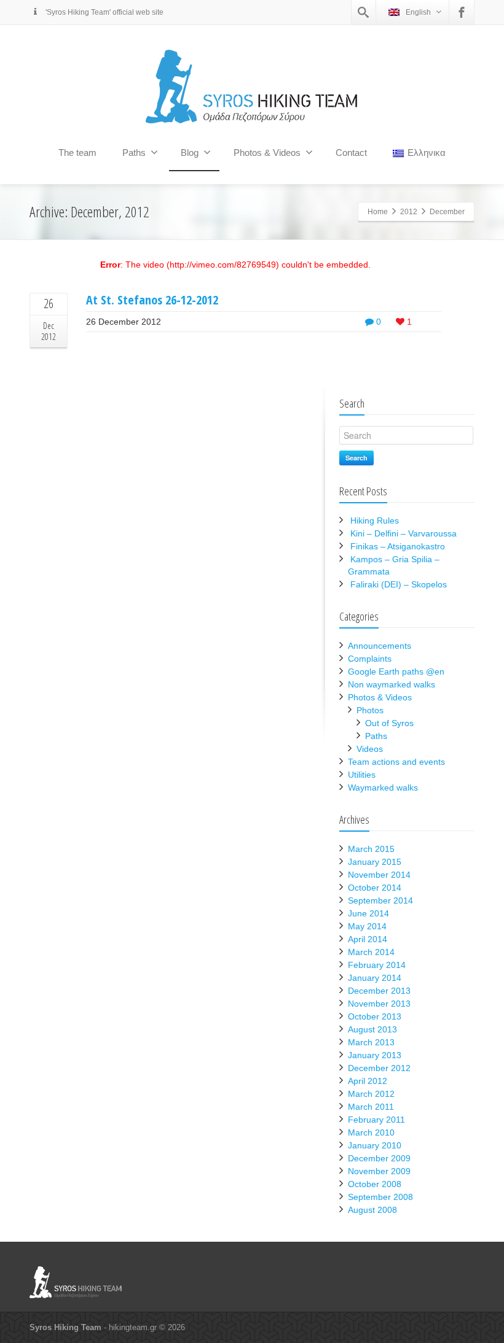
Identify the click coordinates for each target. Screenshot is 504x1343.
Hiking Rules (374, 520)
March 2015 (371, 849)
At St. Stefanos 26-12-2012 (152, 300)
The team (77, 152)
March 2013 (371, 1042)
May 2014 (367, 926)
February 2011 (376, 1119)
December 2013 (379, 991)
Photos (370, 710)
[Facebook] (461, 12)
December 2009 (379, 1158)
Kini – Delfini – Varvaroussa (403, 533)
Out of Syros (389, 723)
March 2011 (371, 1107)
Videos (369, 749)
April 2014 (367, 939)
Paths (134, 152)
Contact (351, 152)
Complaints (370, 659)
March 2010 (371, 1132)
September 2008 (380, 1197)
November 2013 (379, 1003)
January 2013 (374, 1055)
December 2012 (379, 1068)
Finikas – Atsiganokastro (397, 546)
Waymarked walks (383, 787)
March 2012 (371, 1094)
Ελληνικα (427, 152)
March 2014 (371, 952)
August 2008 (372, 1210)
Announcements (379, 646)
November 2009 (379, 1171)
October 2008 (374, 1184)
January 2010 (374, 1145)
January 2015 (374, 862)
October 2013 (374, 1016)
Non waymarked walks (391, 684)
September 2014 (380, 900)
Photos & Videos (267, 152)
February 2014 (377, 965)
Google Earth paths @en (396, 671)
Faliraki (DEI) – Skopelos (398, 584)
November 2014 (379, 875)
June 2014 (368, 913)
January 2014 (374, 978)
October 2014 (374, 887)
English (418, 12)
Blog (190, 152)
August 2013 (372, 1029)
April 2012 (367, 1081)
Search (356, 457)
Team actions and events (396, 762)
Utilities (362, 775)
